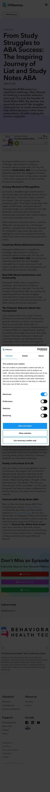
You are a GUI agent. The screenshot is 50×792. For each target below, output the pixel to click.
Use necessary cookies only (25, 441)
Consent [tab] (8, 356)
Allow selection (25, 433)
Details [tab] (25, 356)
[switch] (44, 401)
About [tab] (41, 356)
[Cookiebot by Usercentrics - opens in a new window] (37, 349)
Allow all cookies (25, 426)
